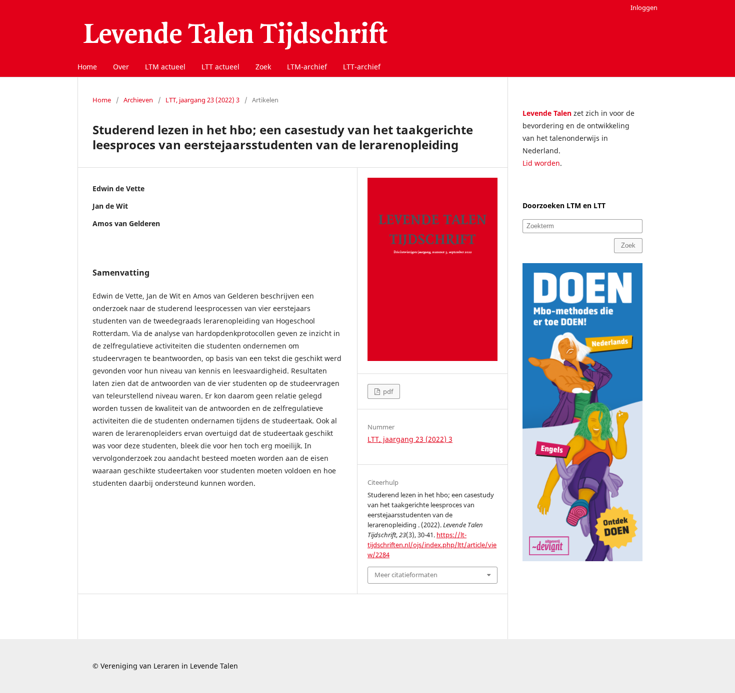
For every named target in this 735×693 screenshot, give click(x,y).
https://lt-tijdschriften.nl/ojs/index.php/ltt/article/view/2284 (432, 544)
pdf (387, 391)
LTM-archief (307, 66)
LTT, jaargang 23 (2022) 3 (203, 99)
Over (121, 66)
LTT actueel (221, 66)
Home (87, 66)
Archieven (138, 99)
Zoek (263, 66)
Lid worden (541, 163)
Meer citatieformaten (406, 574)
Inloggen (644, 7)
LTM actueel (165, 66)
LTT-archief (361, 66)
